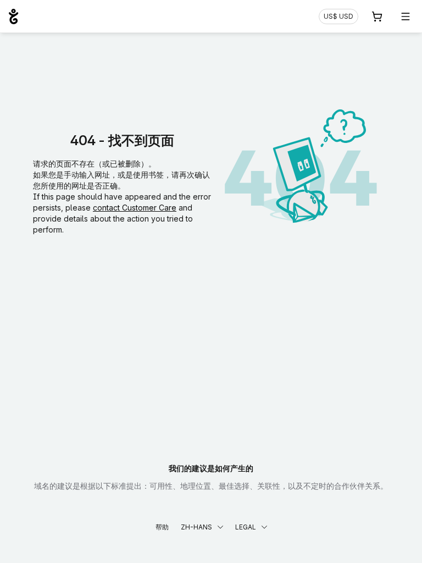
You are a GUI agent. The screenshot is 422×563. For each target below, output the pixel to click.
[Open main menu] (405, 16)
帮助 (162, 527)
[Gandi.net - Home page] (13, 16)
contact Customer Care (134, 207)
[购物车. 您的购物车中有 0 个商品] (377, 16)
